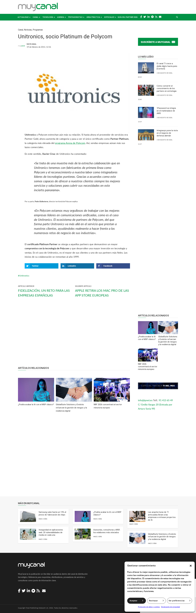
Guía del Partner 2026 (127, 17)
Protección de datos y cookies (149, 607)
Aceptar (133, 601)
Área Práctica (93, 17)
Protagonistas (75, 17)
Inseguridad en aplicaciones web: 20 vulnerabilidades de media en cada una (51, 532)
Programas (38, 29)
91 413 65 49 (166, 400)
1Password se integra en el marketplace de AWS (166, 111)
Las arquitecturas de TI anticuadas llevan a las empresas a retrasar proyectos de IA (162, 516)
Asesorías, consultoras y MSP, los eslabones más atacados (106, 531)
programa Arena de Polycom (70, 143)
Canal (35, 17)
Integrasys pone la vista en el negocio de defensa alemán (167, 133)
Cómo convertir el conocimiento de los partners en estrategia (166, 88)
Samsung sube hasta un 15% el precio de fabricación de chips (52, 513)
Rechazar (153, 601)
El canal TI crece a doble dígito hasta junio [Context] (167, 66)
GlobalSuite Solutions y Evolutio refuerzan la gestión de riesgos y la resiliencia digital (162, 536)
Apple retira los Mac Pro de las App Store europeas (102, 293)
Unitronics (24, 276)
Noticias (28, 29)
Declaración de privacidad (170, 607)
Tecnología (47, 17)
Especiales (109, 17)
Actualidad (23, 17)
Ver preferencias (177, 601)
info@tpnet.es (145, 400)
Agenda (60, 17)
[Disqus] (74, 456)
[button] (190, 565)
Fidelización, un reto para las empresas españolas (44, 293)
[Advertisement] (74, 334)
